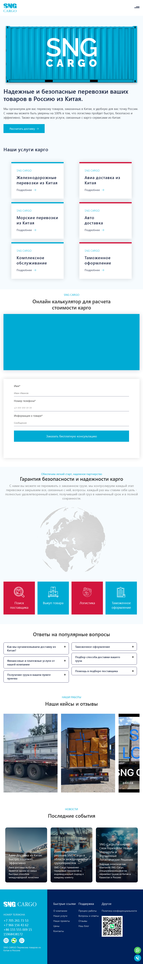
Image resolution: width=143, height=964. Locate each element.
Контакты (58, 931)
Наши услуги (60, 915)
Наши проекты (61, 921)
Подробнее (25, 190)
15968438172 (13, 934)
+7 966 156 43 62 (15, 925)
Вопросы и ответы (88, 915)
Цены (56, 926)
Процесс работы (87, 910)
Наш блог (83, 926)
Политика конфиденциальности (119, 910)
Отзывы (82, 921)
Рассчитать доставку (23, 128)
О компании (60, 910)
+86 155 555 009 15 (17, 929)
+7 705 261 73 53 (15, 920)
